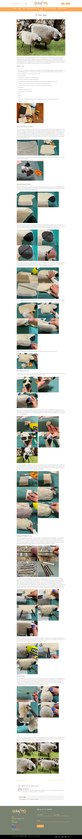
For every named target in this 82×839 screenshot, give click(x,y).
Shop (24, 8)
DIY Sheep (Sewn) (23, 780)
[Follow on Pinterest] (17, 827)
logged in (27, 799)
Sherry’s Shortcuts (62, 8)
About (19, 8)
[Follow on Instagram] (15, 827)
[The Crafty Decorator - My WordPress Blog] (41, 3)
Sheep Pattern (21, 68)
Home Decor (42, 13)
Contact (41, 10)
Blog (42, 8)
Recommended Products (33, 8)
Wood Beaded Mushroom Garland (55, 780)
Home (15, 8)
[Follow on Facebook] (13, 827)
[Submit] (26, 4)
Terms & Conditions (15, 828)
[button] (63, 4)
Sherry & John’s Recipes (50, 8)
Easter (39, 13)
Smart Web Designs (36, 836)
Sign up (40, 826)
